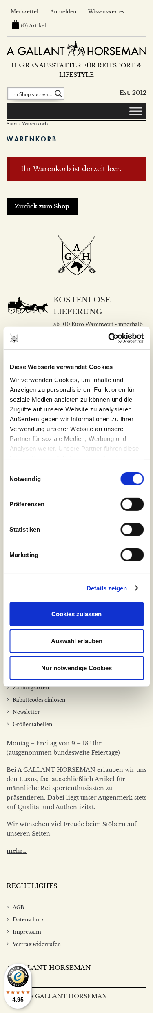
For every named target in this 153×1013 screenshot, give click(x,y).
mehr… (17, 850)
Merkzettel (24, 12)
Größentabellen (32, 724)
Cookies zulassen (76, 613)
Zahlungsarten (31, 687)
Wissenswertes (106, 12)
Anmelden (63, 12)
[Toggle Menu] (135, 111)
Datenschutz (28, 920)
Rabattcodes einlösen (39, 700)
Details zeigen (106, 587)
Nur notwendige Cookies (76, 667)
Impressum (27, 932)
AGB (18, 907)
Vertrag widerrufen (37, 944)
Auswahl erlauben (76, 640)
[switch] (132, 504)
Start (12, 124)
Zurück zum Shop (42, 206)
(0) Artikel (33, 25)
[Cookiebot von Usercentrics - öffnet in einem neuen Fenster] (109, 338)
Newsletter (26, 712)
